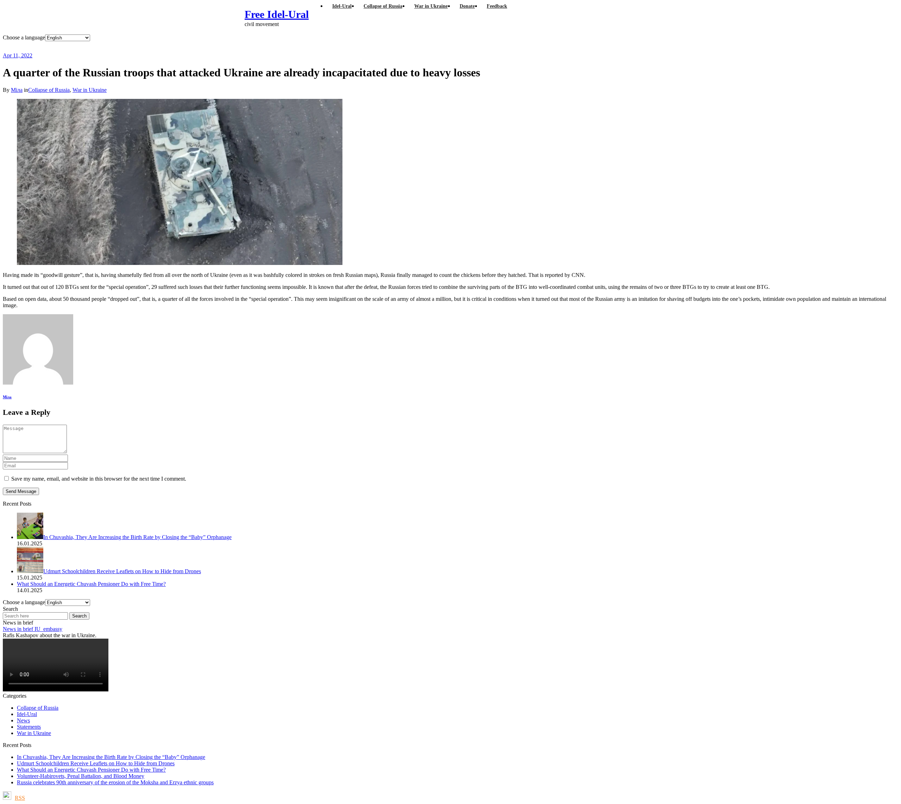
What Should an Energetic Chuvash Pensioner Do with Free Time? (91, 770)
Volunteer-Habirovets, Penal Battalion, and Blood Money (80, 776)
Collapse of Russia (49, 90)
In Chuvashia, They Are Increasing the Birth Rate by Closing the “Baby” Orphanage (111, 757)
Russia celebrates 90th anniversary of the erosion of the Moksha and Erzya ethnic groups (115, 782)
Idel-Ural (27, 714)
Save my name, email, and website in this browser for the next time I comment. (98, 479)
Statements (29, 727)
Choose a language (24, 37)
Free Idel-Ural (277, 14)
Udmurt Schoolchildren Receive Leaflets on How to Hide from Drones (96, 763)
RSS (20, 798)
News (23, 720)
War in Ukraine (90, 90)
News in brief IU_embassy (32, 629)
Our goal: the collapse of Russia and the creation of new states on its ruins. (149, 46)
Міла (17, 90)
